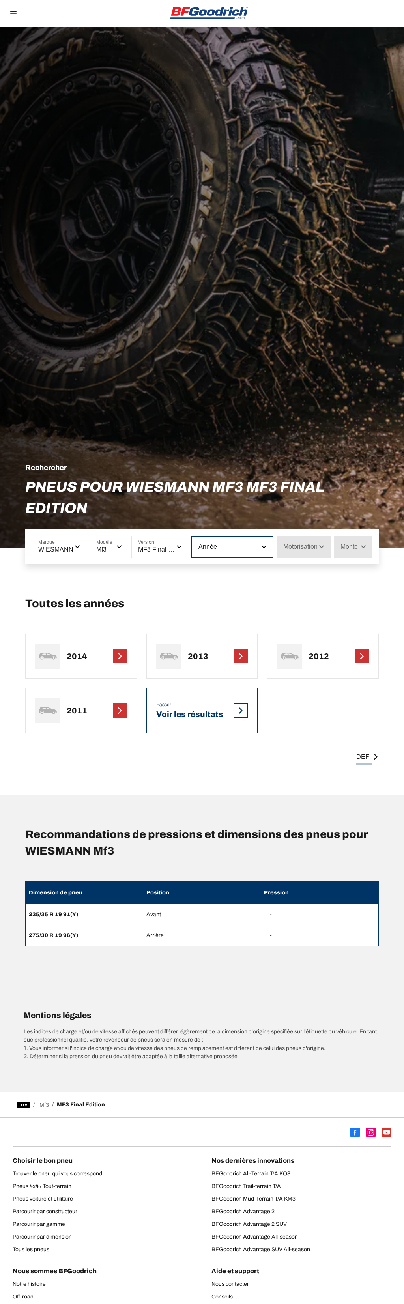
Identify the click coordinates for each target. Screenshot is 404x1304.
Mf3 (44, 1105)
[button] (76, 546)
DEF (362, 756)
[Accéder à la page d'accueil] (209, 13)
